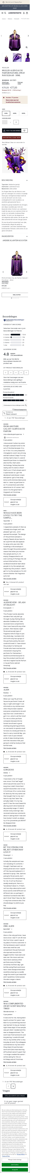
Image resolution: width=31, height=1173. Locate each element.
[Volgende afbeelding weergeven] (28, 35)
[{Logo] (14, 13)
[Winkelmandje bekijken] (27, 13)
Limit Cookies (15, 1164)
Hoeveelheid (6, 118)
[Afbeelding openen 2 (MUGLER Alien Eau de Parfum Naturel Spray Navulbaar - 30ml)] (17, 57)
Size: (3, 109)
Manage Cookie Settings (14, 1159)
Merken (10, 18)
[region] (15, 1139)
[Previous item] (3, 272)
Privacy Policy (21, 1154)
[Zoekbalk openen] (5, 13)
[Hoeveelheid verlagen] (4, 122)
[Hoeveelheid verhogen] (16, 122)
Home (4, 18)
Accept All (15, 1169)
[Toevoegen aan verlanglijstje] (24, 130)
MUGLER (16, 18)
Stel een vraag (20, 83)
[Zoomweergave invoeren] (26, 47)
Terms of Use (6, 1156)
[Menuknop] (2, 13)
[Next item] (26, 272)
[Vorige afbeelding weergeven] (1, 35)
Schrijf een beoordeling (5, 83)
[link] (23, 13)
